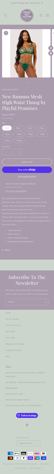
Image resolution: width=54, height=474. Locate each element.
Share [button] (7, 250)
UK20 (30, 134)
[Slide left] (21, 83)
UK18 (19, 134)
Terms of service (35, 468)
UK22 (42, 134)
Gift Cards (10, 338)
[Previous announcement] (5, 3)
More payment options (27, 176)
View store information (15, 191)
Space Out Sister (16, 464)
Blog (7, 356)
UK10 (18, 128)
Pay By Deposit (12, 319)
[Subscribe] (45, 302)
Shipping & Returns (15, 344)
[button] (5, 15)
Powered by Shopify (29, 464)
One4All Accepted (14, 350)
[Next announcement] (49, 3)
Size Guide (10, 331)
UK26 (19, 140)
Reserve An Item (13, 325)
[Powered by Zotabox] (50, 53)
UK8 (7, 128)
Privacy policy (20, 468)
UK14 (41, 128)
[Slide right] (33, 83)
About (8, 313)
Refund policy (45, 464)
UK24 (7, 140)
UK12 (30, 128)
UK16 (7, 134)
